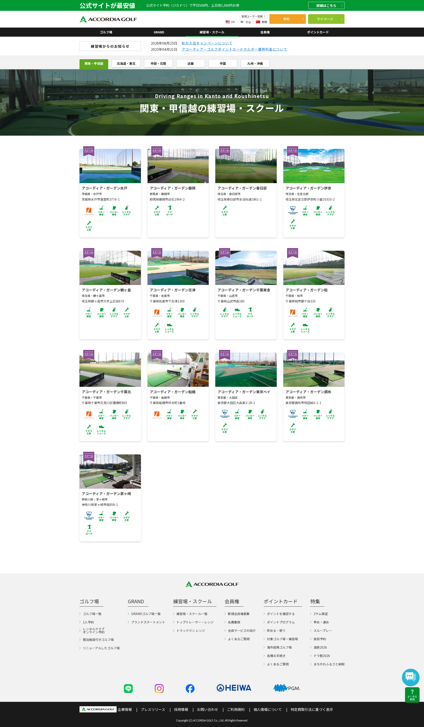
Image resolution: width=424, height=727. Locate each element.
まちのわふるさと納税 (329, 664)
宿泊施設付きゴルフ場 (98, 639)
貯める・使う (276, 630)
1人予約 (88, 622)
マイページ (325, 19)
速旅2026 (320, 647)
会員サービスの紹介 (242, 630)
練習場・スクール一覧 (191, 613)
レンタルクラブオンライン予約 (93, 630)
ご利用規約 (236, 709)
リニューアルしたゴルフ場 (101, 647)
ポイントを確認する (281, 613)
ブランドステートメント (148, 622)
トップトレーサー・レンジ (195, 622)
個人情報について (268, 709)
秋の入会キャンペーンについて (207, 43)
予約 (286, 19)
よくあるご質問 (239, 638)
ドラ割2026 (322, 655)
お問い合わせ (207, 709)
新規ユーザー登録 (252, 16)
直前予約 (320, 638)
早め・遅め (321, 622)
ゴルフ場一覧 (92, 613)
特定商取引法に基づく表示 (312, 709)
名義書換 (234, 622)
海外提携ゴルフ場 (279, 647)
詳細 (326, 5)
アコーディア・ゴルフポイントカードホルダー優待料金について (234, 49)
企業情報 (125, 709)
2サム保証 (321, 613)
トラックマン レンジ (190, 630)
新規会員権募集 (239, 613)
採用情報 (181, 709)
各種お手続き (276, 655)
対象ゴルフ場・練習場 (282, 638)
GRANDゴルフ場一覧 (146, 613)
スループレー (323, 630)
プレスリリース (153, 709)
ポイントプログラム (281, 622)
